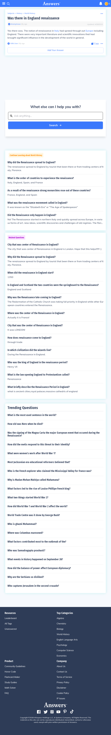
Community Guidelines (15, 666)
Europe (89, 30)
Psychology (62, 645)
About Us (61, 666)
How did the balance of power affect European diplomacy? (39, 568)
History (19, 13)
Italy (56, 30)
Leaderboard (10, 618)
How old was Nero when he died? (25, 424)
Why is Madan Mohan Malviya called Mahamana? (33, 479)
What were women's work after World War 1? (32, 453)
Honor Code (10, 671)
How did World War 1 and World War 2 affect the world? (37, 506)
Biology (60, 629)
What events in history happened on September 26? (35, 559)
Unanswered (10, 629)
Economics (61, 655)
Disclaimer (61, 687)
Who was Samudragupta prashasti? (26, 550)
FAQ (7, 693)
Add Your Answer (55, 50)
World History (29, 13)
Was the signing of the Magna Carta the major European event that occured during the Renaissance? (54, 434)
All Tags (8, 623)
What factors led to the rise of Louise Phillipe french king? (39, 488)
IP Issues (61, 698)
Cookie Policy (63, 693)
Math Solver (10, 687)
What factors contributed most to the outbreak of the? (37, 541)
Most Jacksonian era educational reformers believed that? (39, 462)
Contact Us (62, 671)
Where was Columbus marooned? (25, 532)
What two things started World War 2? (28, 497)
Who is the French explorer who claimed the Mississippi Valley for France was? (49, 471)
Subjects (11, 13)
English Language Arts (67, 639)
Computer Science (65, 650)
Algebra (60, 618)
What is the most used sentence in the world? (32, 415)
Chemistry (61, 623)
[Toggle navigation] (3, 3)
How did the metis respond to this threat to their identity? (39, 444)
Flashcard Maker (12, 677)
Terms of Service (64, 677)
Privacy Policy (63, 682)
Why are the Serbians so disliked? (26, 577)
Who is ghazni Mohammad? (22, 524)
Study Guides (11, 682)
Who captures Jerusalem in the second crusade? (33, 585)
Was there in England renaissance (33, 18)
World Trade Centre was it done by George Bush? (34, 515)
